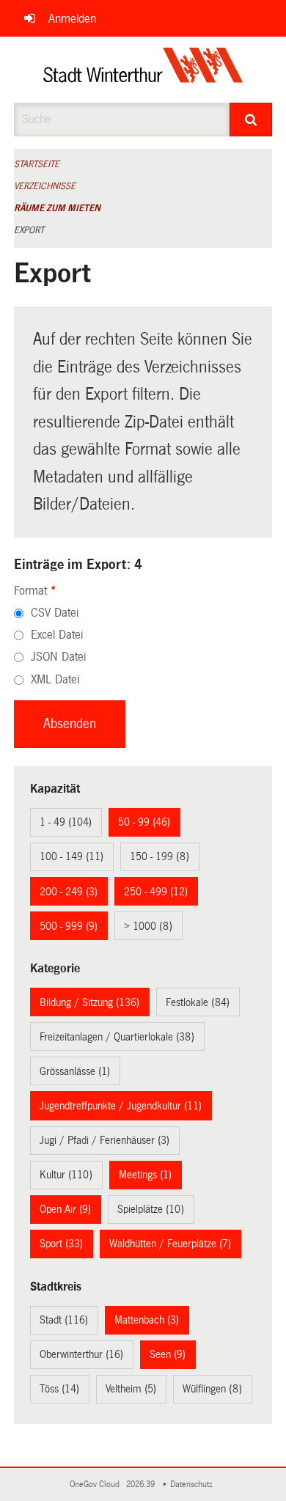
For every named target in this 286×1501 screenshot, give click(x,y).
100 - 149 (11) (71, 856)
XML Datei (55, 679)
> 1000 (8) (148, 926)
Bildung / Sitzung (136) (89, 1002)
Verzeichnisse (45, 186)
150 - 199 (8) (159, 856)
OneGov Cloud (97, 1484)
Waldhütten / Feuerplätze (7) (170, 1243)
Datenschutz (193, 1484)
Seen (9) (168, 1354)
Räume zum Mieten (57, 208)
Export (29, 230)
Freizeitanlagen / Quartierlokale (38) (117, 1037)
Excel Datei (57, 634)
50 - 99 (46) (144, 822)
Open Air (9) (65, 1209)
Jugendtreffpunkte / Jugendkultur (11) (121, 1106)
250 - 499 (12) (156, 892)
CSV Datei (54, 612)
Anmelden (72, 18)
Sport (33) (61, 1243)
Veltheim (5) (131, 1389)
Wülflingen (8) (212, 1389)
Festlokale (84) (198, 1002)
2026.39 (141, 1484)
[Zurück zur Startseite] (143, 70)
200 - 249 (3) (69, 892)
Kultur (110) (66, 1175)
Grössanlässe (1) (75, 1071)
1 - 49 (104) (66, 822)
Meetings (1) (145, 1175)
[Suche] (251, 119)
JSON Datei (58, 656)
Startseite (36, 164)
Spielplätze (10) (150, 1209)
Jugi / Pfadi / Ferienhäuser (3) (104, 1140)
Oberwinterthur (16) (81, 1354)
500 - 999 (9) (69, 926)
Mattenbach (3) (146, 1320)
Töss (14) (59, 1389)
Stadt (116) (64, 1320)
